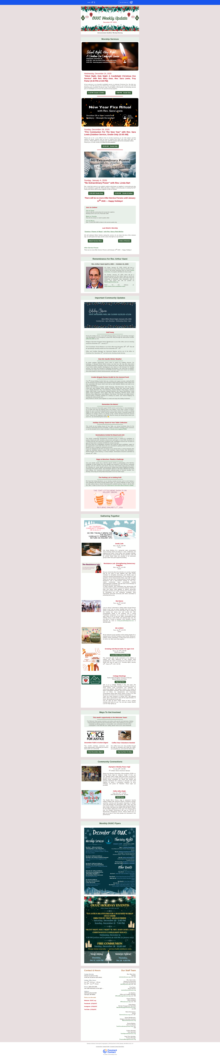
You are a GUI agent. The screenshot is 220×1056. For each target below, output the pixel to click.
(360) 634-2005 (90, 338)
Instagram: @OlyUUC (90, 1006)
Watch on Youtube (91, 216)
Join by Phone (90, 220)
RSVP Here (120, 797)
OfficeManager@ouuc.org (122, 996)
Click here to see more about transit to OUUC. (120, 485)
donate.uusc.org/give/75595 (118, 429)
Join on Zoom (90, 210)
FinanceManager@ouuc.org (127, 1039)
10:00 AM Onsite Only (110, 146)
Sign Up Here (120, 682)
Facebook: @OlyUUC (90, 1003)
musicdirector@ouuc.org (128, 990)
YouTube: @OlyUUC (90, 1009)
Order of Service (124, 241)
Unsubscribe (99, 1046)
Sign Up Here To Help (125, 752)
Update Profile (106, 1046)
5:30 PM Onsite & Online (96, 92)
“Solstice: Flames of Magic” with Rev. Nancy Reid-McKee (103, 231)
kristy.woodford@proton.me (125, 620)
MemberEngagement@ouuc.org (126, 1007)
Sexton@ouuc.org (124, 1014)
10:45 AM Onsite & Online (124, 193)
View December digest (95, 752)
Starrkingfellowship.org (111, 282)
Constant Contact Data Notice (117, 1046)
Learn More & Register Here (120, 655)
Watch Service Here (95, 241)
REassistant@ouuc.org (129, 1020)
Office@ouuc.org (125, 1001)
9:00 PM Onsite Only (124, 92)
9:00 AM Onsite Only (96, 193)
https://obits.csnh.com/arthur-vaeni (114, 286)
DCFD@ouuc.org (125, 984)
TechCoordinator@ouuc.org (124, 1026)
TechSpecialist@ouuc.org (128, 1033)
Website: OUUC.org (90, 1000)
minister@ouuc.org (124, 977)
